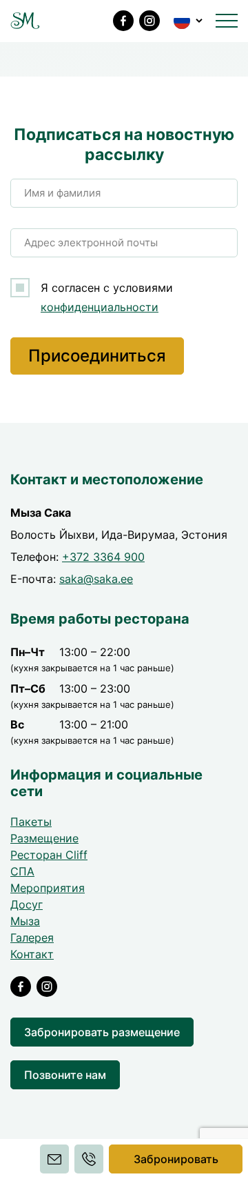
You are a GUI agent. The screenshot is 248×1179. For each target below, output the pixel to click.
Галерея (32, 937)
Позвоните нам (65, 1075)
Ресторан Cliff (48, 855)
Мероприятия (47, 888)
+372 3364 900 (103, 557)
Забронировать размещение (102, 1032)
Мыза (25, 921)
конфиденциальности (99, 307)
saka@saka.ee (96, 579)
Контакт (32, 954)
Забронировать (176, 1159)
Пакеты (31, 822)
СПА (22, 871)
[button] (189, 20)
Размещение (44, 838)
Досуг (26, 904)
